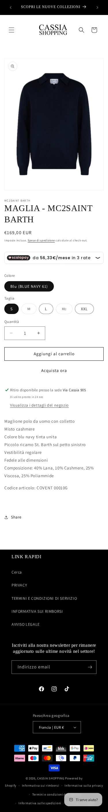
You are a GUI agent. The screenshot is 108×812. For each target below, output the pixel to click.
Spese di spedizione (41, 240)
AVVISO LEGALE (26, 624)
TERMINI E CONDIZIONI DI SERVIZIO (44, 598)
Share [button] (16, 517)
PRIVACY (19, 585)
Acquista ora (54, 370)
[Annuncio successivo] (97, 7)
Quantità (11, 321)
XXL (84, 308)
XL (67, 310)
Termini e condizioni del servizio (56, 794)
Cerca (17, 572)
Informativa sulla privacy (84, 785)
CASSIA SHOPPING (51, 778)
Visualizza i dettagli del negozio (39, 405)
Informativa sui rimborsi (40, 785)
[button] (11, 30)
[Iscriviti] (90, 667)
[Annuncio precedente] (10, 7)
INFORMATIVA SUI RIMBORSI (37, 611)
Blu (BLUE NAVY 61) (29, 286)
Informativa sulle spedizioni (39, 803)
